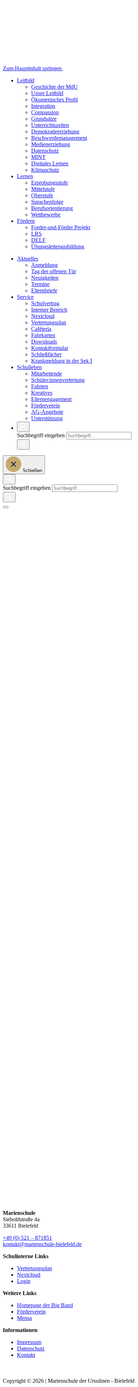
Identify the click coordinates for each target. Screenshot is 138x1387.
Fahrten (39, 386)
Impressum (29, 1342)
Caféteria (41, 329)
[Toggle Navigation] (5, 507)
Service (25, 297)
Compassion (45, 112)
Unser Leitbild (47, 93)
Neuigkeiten (44, 278)
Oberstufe (42, 195)
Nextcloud (42, 316)
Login (23, 1281)
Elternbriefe (44, 290)
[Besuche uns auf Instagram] (9, 1374)
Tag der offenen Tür (53, 271)
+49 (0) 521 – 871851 (27, 1238)
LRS (36, 234)
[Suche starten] (23, 444)
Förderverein (45, 405)
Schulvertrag (45, 303)
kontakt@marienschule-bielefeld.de (42, 1244)
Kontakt (26, 1355)
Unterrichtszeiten (50, 125)
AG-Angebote (47, 412)
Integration (43, 106)
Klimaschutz (45, 170)
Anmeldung (44, 265)
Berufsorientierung (52, 208)
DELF (38, 240)
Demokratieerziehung (55, 131)
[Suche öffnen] (23, 427)
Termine (40, 284)
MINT (38, 157)
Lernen (25, 176)
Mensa (24, 1318)
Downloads (44, 342)
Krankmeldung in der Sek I (61, 361)
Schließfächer (46, 354)
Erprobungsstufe (49, 183)
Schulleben (29, 367)
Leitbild (25, 80)
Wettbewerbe (46, 215)
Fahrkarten (43, 335)
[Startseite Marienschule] (91, 68)
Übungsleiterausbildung (57, 246)
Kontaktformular (49, 348)
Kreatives (41, 393)
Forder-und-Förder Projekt (60, 227)
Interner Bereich (49, 310)
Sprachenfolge (47, 202)
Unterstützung (47, 418)
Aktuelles (27, 259)
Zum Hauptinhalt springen (33, 68)
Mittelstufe (43, 189)
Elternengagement (51, 399)
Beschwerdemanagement (59, 138)
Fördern (26, 221)
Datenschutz (45, 151)
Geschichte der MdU (54, 87)
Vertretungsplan (48, 322)
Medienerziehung (50, 144)
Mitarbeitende (46, 374)
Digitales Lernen (49, 163)
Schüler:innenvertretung (58, 380)
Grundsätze (44, 119)
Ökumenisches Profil (54, 100)
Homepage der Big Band (45, 1305)
